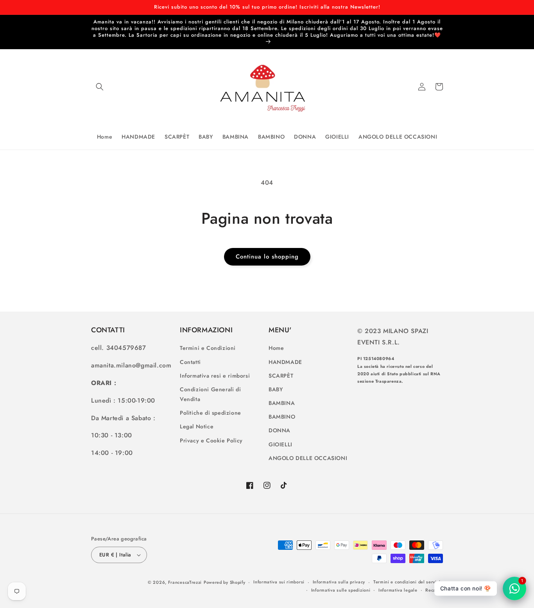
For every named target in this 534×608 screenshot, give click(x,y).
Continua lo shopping (267, 256)
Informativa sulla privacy (339, 582)
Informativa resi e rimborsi (215, 376)
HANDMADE (285, 362)
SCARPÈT (281, 376)
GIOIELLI (280, 444)
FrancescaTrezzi (185, 582)
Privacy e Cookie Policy (211, 440)
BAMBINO (282, 417)
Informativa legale (398, 590)
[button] (99, 86)
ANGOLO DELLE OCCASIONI (308, 458)
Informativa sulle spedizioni (341, 590)
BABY (276, 389)
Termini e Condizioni (208, 348)
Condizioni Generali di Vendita (210, 394)
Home (276, 348)
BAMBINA (282, 403)
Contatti (190, 362)
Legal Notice (196, 426)
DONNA (279, 430)
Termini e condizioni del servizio (408, 582)
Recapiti (434, 590)
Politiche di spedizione (210, 413)
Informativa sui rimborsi (279, 582)
